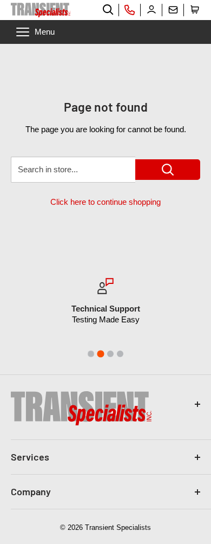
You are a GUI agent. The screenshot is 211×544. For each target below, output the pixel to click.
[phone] (129, 9)
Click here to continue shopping (105, 201)
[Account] (151, 9)
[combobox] (73, 170)
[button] (194, 9)
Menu (45, 31)
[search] (108, 9)
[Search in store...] (167, 169)
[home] (40, 10)
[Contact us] (173, 9)
